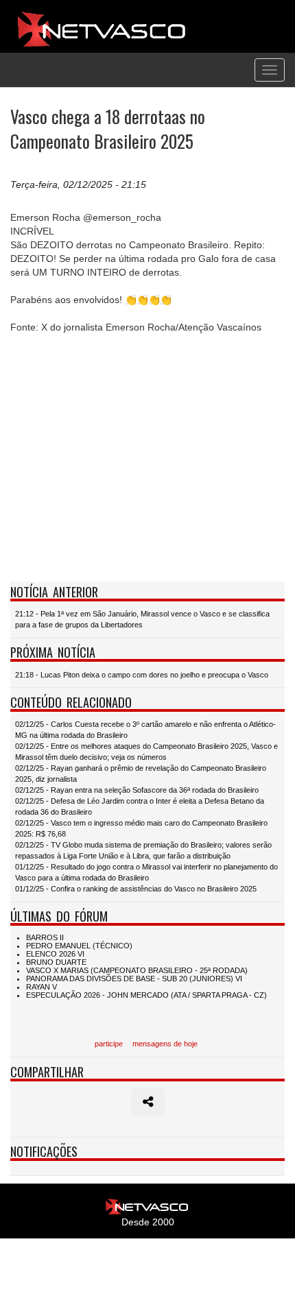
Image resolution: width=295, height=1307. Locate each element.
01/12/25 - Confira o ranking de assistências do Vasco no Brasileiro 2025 (136, 889)
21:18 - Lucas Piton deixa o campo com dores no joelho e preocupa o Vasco (141, 675)
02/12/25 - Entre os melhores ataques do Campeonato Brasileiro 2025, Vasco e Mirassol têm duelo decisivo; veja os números (146, 751)
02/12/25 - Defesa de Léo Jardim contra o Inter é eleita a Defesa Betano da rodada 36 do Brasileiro (139, 806)
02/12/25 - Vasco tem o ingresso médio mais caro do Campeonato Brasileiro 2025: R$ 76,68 (141, 828)
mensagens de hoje (165, 1044)
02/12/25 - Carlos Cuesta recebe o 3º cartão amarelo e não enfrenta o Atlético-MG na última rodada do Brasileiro (145, 729)
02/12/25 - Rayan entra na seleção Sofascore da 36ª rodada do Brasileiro (137, 790)
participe (109, 1044)
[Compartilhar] (148, 1102)
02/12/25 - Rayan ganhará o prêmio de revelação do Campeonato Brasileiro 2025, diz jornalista (140, 773)
